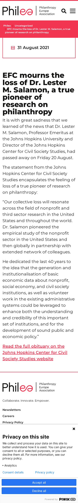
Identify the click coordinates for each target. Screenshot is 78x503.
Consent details (13, 472)
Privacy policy (44, 472)
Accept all (39, 482)
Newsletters (11, 409)
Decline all (39, 491)
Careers (8, 416)
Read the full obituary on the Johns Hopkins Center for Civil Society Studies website (34, 352)
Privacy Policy (12, 422)
